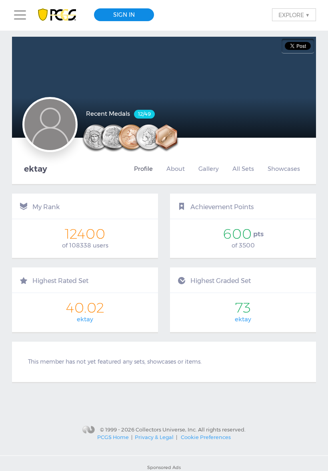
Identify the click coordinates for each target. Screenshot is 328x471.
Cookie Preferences (206, 437)
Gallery (208, 168)
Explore (294, 15)
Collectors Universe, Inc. (166, 429)
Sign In (124, 14)
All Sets (243, 168)
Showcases (284, 168)
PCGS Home (113, 437)
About (175, 168)
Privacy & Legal (154, 437)
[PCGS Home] (61, 15)
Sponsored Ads (164, 467)
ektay (85, 319)
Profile (143, 168)
